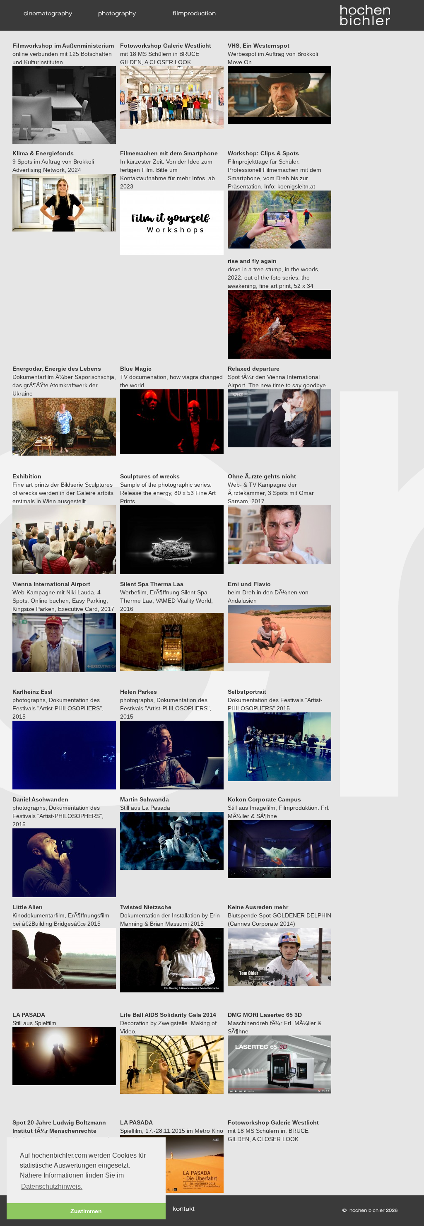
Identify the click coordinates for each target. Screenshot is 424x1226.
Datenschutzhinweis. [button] (51, 1186)
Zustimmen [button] (86, 1211)
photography (117, 14)
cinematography (48, 14)
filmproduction (194, 14)
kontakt (184, 1209)
